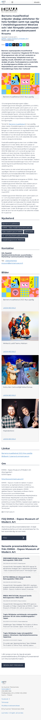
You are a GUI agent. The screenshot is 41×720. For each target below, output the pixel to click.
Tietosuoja (5, 702)
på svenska (19, 713)
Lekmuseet (29, 232)
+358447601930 (11, 261)
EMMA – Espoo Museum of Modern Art (15, 39)
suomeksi (5, 713)
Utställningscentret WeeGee (13, 240)
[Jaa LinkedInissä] (10, 45)
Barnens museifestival (17, 124)
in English (12, 713)
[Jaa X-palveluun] (13, 45)
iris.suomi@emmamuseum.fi (12, 263)
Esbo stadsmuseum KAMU (12, 232)
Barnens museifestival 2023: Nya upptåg (17, 453)
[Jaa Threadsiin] (17, 45)
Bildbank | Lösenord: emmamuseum (15, 456)
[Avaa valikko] (13, 2)
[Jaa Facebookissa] (6, 45)
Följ (5, 538)
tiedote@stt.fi (6, 689)
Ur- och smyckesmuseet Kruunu (14, 236)
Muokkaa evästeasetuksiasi (11, 705)
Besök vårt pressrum (13, 665)
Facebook (5, 699)
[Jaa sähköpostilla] (27, 45)
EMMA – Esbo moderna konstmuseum (17, 228)
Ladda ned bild (9, 308)
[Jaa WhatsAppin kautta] (24, 45)
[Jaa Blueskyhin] (20, 45)
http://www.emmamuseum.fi (12, 479)
